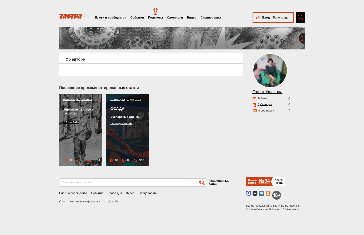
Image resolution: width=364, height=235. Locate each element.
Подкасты (155, 17)
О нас (62, 201)
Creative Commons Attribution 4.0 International (272, 209)
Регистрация (281, 17)
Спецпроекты (211, 17)
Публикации (265, 104)
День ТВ (113, 201)
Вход (266, 17)
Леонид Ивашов (121, 123)
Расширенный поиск (219, 182)
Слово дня (175, 17)
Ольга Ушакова (267, 91)
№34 (264, 181)
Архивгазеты (279, 181)
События (137, 17)
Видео (192, 17)
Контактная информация (85, 201)
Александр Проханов (77, 99)
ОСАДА (117, 108)
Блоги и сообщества (110, 17)
